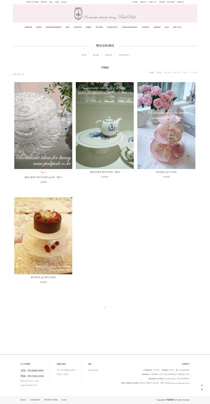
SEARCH (180, 2)
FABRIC (89, 27)
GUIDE (63, 400)
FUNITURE (77, 27)
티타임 (83, 55)
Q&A (57, 2)
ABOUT (23, 400)
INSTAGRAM (93, 370)
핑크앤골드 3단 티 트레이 (166, 172)
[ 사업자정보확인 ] (183, 378)
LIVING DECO (112, 27)
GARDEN (156, 27)
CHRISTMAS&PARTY (53, 27)
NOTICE (44, 2)
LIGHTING (145, 27)
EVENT (38, 27)
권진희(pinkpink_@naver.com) (177, 383)
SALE (167, 27)
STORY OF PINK (32, 2)
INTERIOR (28, 27)
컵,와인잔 (108, 55)
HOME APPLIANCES (129, 27)
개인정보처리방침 (50, 400)
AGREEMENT (35, 400)
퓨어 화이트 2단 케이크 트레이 (43, 277)
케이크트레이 (124, 55)
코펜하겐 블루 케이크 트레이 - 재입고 (104, 172)
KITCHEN (99, 27)
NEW (67, 27)
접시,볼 (95, 55)
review (64, 2)
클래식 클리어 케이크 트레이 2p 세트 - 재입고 (43, 177)
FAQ (51, 2)
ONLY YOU (177, 27)
